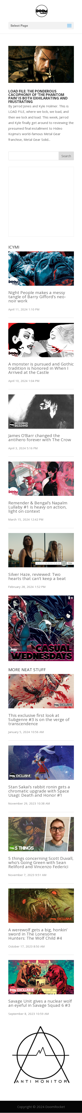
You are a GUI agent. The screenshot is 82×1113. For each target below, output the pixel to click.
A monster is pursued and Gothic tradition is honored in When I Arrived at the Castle (41, 368)
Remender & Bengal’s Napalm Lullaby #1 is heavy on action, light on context (37, 507)
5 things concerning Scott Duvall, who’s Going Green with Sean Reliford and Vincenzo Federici (40, 862)
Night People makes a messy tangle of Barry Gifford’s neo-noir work (37, 297)
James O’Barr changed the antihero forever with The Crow (39, 437)
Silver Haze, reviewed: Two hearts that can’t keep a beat (37, 576)
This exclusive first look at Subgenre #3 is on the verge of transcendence (39, 719)
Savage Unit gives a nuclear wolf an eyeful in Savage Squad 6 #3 (40, 1003)
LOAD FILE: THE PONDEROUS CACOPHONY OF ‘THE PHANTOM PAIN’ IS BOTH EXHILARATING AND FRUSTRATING (38, 96)
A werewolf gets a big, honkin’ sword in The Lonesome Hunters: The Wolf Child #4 (37, 934)
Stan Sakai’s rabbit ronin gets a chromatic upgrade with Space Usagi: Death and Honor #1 (39, 791)
